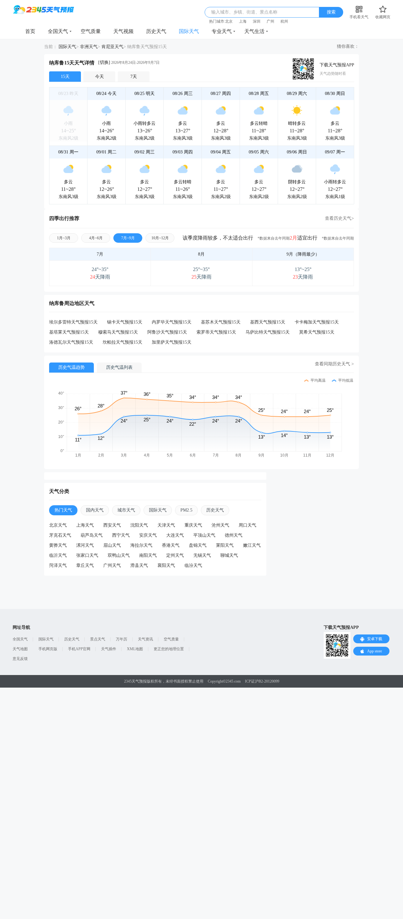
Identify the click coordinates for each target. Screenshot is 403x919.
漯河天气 (85, 545)
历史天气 (156, 31)
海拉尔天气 (141, 545)
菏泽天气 (58, 565)
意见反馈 (20, 658)
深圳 (256, 21)
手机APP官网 (79, 649)
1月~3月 (64, 238)
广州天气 (112, 565)
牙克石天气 (60, 535)
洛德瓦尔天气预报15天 (71, 342)
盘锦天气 (198, 545)
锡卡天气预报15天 (124, 322)
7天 (133, 76)
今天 (99, 76)
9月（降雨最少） (303, 254)
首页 (30, 31)
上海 (243, 21)
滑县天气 (139, 565)
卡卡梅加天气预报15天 (317, 322)
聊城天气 (229, 555)
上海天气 (85, 525)
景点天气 (97, 639)
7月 (100, 254)
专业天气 (222, 31)
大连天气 (175, 535)
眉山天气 (112, 545)
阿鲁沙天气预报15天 (167, 332)
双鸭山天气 (119, 555)
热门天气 (63, 510)
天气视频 (123, 31)
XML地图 (135, 649)
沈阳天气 (139, 525)
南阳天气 (148, 555)
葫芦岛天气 (92, 535)
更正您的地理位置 (169, 649)
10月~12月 (160, 238)
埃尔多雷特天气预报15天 (73, 322)
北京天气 (58, 525)
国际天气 (189, 31)
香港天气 (170, 545)
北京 (229, 21)
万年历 (121, 639)
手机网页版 (47, 649)
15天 (65, 76)
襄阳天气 (166, 565)
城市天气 (126, 510)
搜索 (331, 12)
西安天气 (112, 525)
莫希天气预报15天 (316, 332)
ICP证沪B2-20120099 (262, 681)
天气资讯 (145, 639)
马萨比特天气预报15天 (268, 332)
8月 (201, 254)
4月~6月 (96, 238)
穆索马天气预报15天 (118, 332)
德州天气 (233, 535)
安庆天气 (148, 535)
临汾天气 (193, 565)
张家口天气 (87, 555)
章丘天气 (85, 565)
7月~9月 (128, 238)
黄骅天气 (58, 545)
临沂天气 (58, 555)
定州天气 (175, 555)
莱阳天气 (225, 545)
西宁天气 (121, 535)
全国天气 (58, 31)
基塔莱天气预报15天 (69, 332)
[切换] (104, 62)
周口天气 (247, 525)
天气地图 (20, 649)
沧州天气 (220, 525)
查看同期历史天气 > (334, 364)
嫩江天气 (252, 545)
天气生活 (254, 31)
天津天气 (166, 525)
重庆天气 (193, 525)
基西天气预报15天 (267, 322)
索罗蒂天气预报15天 (216, 332)
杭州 (284, 21)
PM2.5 (186, 510)
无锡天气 (202, 555)
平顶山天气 (204, 535)
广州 (270, 21)
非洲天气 (89, 46)
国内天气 (95, 510)
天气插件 (108, 649)
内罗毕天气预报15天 (171, 322)
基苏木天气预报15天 (221, 322)
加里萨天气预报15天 (171, 342)
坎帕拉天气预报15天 (122, 342)
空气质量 (91, 31)
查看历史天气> (339, 218)
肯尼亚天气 (112, 46)
